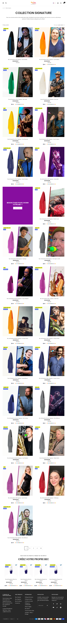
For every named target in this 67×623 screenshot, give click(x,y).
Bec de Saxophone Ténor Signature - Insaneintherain (18, 378)
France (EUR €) (5, 618)
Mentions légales (28, 606)
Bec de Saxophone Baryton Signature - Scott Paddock (17, 458)
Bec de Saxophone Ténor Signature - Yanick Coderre (18, 179)
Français (12, 618)
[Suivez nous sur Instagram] (60, 604)
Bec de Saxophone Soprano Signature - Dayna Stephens (18, 298)
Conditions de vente (29, 601)
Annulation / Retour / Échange (29, 613)
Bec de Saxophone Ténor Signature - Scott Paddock (49, 59)
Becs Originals (18, 597)
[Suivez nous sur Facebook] (53, 604)
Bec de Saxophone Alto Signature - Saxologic (17, 258)
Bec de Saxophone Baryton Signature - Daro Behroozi (49, 418)
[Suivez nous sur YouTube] (53, 607)
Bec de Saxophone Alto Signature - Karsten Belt (49, 179)
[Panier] (63, 3)
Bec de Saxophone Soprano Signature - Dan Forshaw (17, 418)
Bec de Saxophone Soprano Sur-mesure (56, 580)
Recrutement (27, 608)
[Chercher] (6, 3)
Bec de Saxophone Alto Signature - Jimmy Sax (49, 99)
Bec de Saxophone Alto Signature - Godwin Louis (49, 219)
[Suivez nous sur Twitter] (57, 604)
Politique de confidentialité (27, 603)
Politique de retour (28, 599)
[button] (16, 61)
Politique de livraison (29, 597)
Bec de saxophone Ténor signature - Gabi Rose (49, 298)
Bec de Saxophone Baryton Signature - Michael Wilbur (17, 338)
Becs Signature (18, 599)
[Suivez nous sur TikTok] (57, 607)
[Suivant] (41, 548)
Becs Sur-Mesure (18, 601)
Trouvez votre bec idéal (29, 610)
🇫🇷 (53, 3)
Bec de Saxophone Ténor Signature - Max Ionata (17, 99)
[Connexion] (60, 3)
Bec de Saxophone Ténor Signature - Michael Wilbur (49, 338)
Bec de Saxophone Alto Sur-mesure (26, 580)
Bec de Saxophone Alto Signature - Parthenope (49, 498)
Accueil (4, 8)
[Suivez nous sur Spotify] (60, 607)
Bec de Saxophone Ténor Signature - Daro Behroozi (18, 537)
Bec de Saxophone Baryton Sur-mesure (41, 580)
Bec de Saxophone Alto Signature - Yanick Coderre (49, 139)
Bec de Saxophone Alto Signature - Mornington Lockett (49, 258)
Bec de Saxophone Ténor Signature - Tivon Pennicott (18, 139)
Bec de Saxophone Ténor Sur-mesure (11, 580)
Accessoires (17, 603)
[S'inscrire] (47, 605)
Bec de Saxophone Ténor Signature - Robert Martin (49, 458)
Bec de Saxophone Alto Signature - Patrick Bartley (17, 59)
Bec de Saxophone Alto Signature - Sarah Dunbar (17, 498)
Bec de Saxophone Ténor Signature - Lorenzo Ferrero (49, 378)
